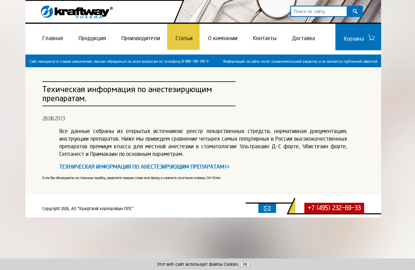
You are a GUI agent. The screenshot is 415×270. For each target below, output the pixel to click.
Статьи (184, 38)
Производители (140, 38)
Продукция (92, 38)
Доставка (303, 38)
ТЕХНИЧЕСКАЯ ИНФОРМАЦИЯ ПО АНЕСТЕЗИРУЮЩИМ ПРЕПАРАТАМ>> (144, 167)
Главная (52, 38)
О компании (222, 38)
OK (245, 264)
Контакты (265, 38)
